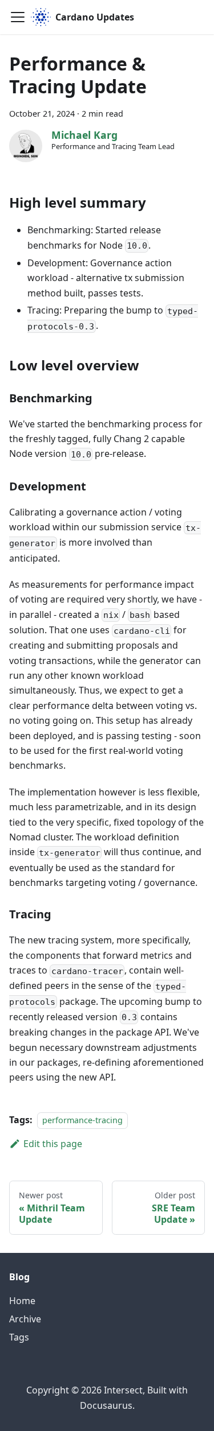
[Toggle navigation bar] (17, 17)
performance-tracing (82, 1120)
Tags (19, 1337)
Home (22, 1300)
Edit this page (52, 1143)
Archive (25, 1319)
